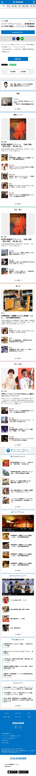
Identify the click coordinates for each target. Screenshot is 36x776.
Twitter (20, 727)
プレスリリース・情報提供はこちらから (11, 735)
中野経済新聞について (7, 733)
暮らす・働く (26, 6)
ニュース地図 (4, 20)
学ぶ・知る (32, 6)
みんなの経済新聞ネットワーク (18, 758)
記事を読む (18, 59)
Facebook (15, 727)
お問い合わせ (5, 740)
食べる (8, 6)
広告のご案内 (5, 742)
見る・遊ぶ (14, 6)
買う (20, 6)
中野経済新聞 (18, 2)
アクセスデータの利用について (9, 738)
